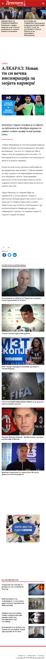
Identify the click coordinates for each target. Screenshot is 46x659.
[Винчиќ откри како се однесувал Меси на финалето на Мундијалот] (23, 457)
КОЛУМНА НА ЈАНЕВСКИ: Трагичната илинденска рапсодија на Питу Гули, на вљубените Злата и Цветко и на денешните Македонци (34, 28)
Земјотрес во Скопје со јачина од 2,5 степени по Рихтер (13, 587)
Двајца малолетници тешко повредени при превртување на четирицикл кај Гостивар (12, 617)
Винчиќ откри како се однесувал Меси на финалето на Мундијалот (20, 473)
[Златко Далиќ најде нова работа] (23, 318)
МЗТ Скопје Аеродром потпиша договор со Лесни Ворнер (20, 368)
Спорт (5, 63)
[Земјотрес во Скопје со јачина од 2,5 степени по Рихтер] (36, 589)
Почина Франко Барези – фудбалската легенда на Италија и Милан (22, 438)
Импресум (21, 656)
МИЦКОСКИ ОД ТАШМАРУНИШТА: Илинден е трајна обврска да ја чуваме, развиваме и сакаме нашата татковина (10, 26)
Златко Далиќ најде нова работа (16, 333)
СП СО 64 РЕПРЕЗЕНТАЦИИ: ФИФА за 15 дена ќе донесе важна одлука (22, 403)
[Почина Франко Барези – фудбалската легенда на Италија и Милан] (23, 421)
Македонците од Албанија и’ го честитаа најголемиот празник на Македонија (13, 602)
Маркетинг (32, 656)
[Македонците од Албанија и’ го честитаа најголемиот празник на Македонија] (36, 604)
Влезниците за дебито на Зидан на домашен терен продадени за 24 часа (21, 299)
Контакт (41, 656)
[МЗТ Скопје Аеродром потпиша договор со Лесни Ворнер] (23, 351)
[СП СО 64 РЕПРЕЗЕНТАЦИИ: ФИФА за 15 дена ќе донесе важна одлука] (23, 386)
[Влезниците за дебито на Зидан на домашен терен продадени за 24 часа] (23, 282)
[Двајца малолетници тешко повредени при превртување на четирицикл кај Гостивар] (36, 618)
